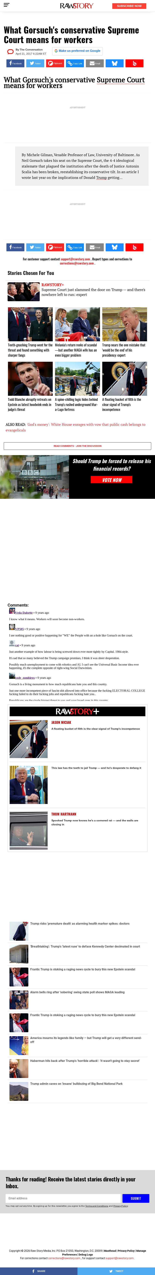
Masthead (110, 1250)
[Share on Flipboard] (55, 63)
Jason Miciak (61, 722)
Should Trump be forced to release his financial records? (111, 464)
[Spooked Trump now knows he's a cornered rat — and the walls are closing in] (29, 831)
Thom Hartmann (63, 814)
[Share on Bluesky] (115, 63)
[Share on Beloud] (134, 63)
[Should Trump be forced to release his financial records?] (34, 477)
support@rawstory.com (120, 1258)
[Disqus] (77, 551)
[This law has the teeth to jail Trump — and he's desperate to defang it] (29, 785)
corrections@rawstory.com (64, 1258)
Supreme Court (121, 79)
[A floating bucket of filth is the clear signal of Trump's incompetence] (29, 739)
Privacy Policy (126, 1250)
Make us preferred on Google (79, 50)
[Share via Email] (95, 63)
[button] (75, 63)
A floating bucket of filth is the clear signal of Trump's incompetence (95, 728)
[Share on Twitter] (35, 63)
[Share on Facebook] (15, 63)
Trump (101, 177)
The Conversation (31, 49)
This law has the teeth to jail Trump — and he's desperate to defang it (96, 767)
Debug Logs (86, 1254)
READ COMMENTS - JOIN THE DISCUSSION (78, 446)
